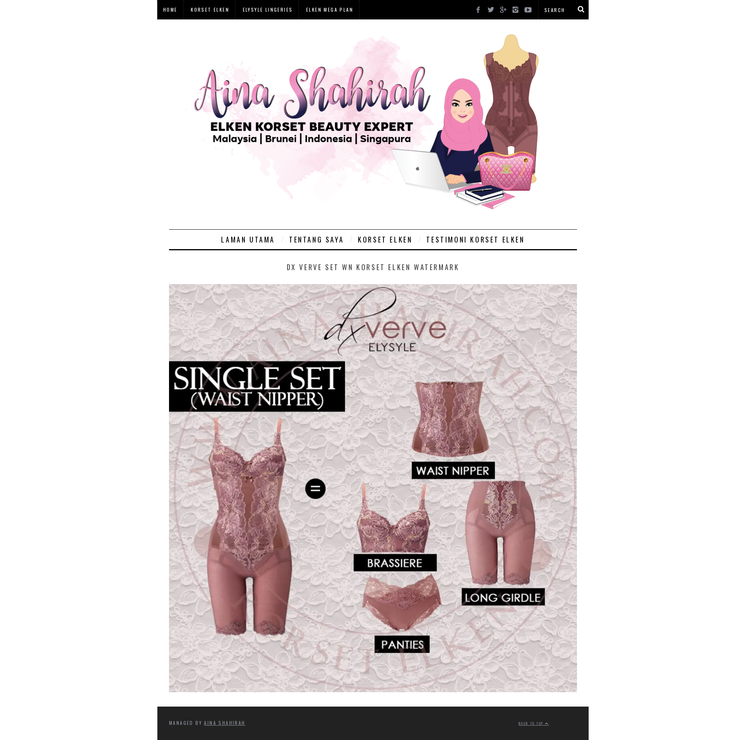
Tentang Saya (316, 239)
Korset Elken (210, 9)
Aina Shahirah (224, 722)
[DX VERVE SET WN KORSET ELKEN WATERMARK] (373, 689)
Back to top (532, 723)
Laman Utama (248, 239)
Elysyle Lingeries (268, 9)
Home (170, 9)
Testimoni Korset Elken (475, 239)
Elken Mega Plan (329, 9)
